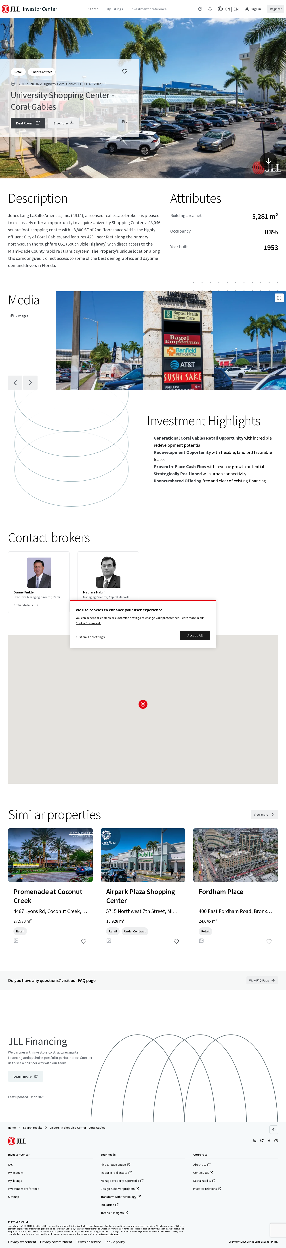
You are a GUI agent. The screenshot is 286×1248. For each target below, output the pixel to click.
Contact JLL (201, 1173)
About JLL (199, 1165)
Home (12, 1128)
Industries (107, 1205)
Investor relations (205, 1189)
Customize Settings (90, 637)
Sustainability (202, 1181)
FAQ (10, 1165)
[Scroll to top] (273, 1129)
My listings (15, 1181)
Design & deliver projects (118, 1189)
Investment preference (23, 1189)
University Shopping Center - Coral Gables (77, 1128)
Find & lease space (113, 1165)
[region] (143, 624)
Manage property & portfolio (120, 1181)
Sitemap (13, 1197)
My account (15, 1173)
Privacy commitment (56, 1242)
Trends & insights (112, 1213)
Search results (32, 1128)
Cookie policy (115, 1242)
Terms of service (88, 1242)
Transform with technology (119, 1197)
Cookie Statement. (88, 623)
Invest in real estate (114, 1173)
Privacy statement (22, 1242)
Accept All (195, 635)
